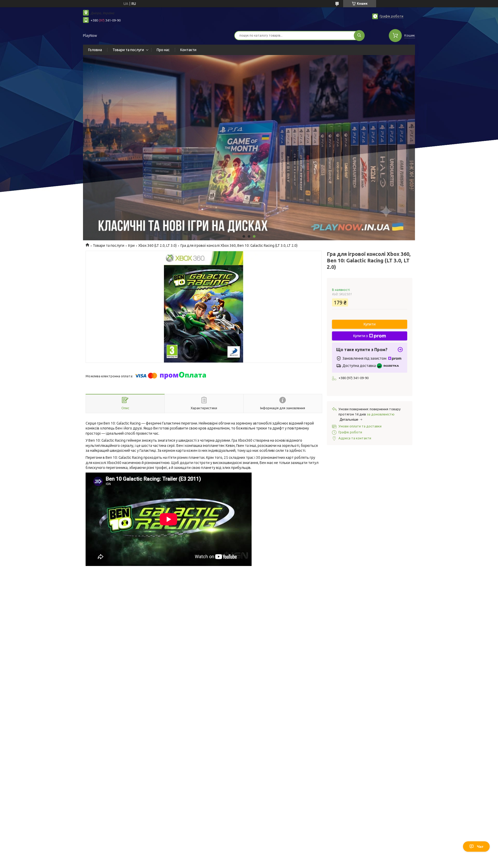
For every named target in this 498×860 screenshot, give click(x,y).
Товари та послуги (128, 50)
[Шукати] (359, 35)
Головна (95, 50)
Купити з (360, 336)
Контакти (188, 50)
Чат (480, 846)
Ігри (131, 245)
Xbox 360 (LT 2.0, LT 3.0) (157, 245)
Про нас (163, 50)
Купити (370, 324)
